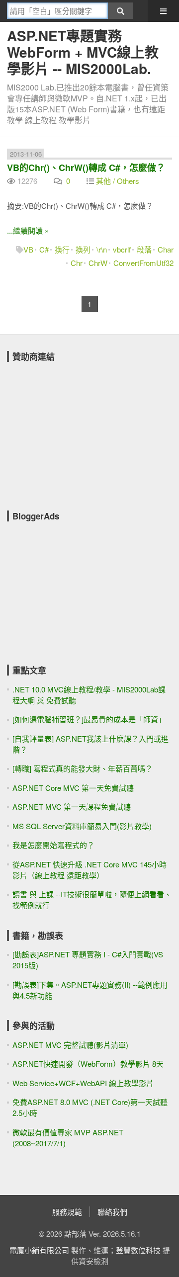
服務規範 (67, 1211)
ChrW (98, 262)
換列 (83, 249)
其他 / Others (117, 180)
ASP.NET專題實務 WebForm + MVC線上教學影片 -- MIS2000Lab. (83, 52)
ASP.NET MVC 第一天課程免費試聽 (71, 806)
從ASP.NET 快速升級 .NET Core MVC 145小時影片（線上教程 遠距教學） (89, 869)
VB (28, 249)
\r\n (101, 249)
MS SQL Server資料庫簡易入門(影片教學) (82, 826)
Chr (77, 262)
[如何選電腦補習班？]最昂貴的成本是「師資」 (89, 719)
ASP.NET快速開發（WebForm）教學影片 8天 (88, 1063)
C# (44, 249)
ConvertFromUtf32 (143, 262)
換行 (62, 249)
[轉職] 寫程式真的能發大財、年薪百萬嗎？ (82, 768)
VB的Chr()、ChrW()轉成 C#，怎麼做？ (86, 167)
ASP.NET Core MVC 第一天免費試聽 (73, 787)
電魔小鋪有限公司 (39, 1250)
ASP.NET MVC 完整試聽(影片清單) (70, 1044)
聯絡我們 (112, 1211)
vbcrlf (122, 249)
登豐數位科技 (138, 1250)
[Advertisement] (81, 429)
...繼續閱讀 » (28, 230)
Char (166, 249)
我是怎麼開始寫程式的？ (53, 845)
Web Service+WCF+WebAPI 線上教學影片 (83, 1083)
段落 (144, 249)
